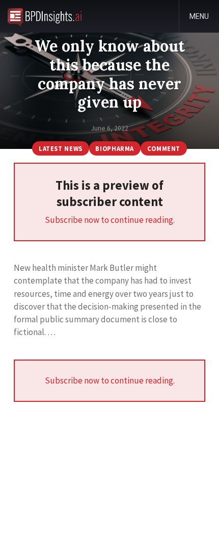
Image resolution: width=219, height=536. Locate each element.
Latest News (61, 148)
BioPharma (114, 148)
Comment (163, 148)
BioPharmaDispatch (44, 16)
